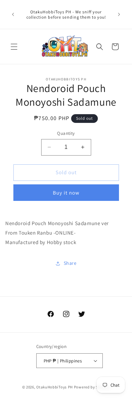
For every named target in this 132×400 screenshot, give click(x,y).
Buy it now (66, 192)
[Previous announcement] (13, 14)
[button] (14, 46)
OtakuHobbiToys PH (54, 387)
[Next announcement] (119, 14)
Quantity (66, 133)
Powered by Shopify (92, 387)
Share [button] (70, 263)
